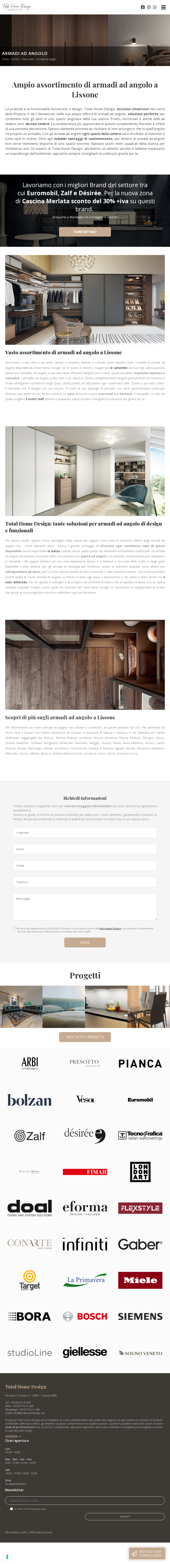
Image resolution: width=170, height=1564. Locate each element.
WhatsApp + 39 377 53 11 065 (22, 1409)
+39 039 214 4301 (21, 1402)
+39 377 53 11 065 (23, 1406)
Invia (84, 942)
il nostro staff (35, 399)
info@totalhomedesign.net (29, 1413)
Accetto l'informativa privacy (30, 1508)
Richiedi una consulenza (151, 1553)
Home (5, 59)
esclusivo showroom (132, 109)
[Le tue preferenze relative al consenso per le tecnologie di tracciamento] (7, 1557)
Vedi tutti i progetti (85, 1037)
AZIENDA (11, 1436)
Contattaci (85, 231)
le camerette (119, 368)
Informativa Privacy (110, 928)
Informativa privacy (41, 1532)
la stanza (54, 551)
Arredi (15, 59)
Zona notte (28, 59)
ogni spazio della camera (101, 133)
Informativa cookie (16, 1532)
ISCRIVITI (125, 1516)
